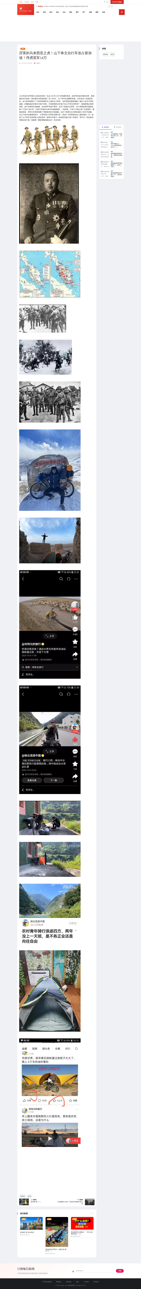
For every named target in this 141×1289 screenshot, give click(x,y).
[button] (122, 12)
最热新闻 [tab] (118, 127)
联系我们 (96, 1282)
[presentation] (109, 6)
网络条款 (59, 1282)
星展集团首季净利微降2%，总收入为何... (116, 164)
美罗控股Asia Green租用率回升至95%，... (116, 145)
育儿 (74, 1219)
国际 (97, 12)
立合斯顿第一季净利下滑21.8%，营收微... (116, 135)
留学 (77, 12)
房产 (83, 12)
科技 (44, 12)
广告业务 (26, 2)
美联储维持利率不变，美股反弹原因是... (116, 155)
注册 (36, 2)
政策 (49, 1219)
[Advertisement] (70, 28)
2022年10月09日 (26, 63)
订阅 (120, 1271)
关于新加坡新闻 (47, 1282)
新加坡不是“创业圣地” (27, 1232)
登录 (32, 2)
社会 (64, 12)
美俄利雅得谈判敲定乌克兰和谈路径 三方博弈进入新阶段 (59, 6)
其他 (103, 12)
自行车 (29, 1196)
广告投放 (86, 1282)
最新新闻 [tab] (106, 127)
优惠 (90, 12)
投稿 (21, 2)
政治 (57, 12)
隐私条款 (69, 1282)
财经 (70, 12)
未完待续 (22, 1196)
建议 (77, 1282)
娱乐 (51, 12)
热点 (37, 12)
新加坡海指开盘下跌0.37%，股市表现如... (116, 174)
